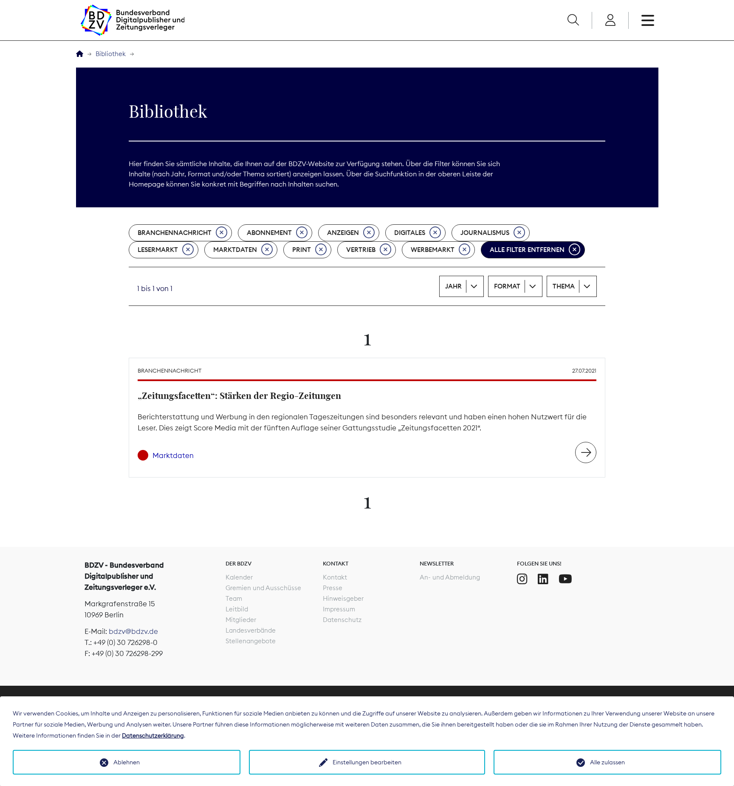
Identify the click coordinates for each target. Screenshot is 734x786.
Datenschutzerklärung (153, 735)
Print (301, 250)
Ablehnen (126, 762)
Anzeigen (343, 233)
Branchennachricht (175, 233)
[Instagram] (522, 579)
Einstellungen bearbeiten (367, 762)
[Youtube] (565, 579)
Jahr (453, 286)
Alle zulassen (607, 762)
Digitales (409, 233)
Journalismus (484, 233)
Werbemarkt (433, 250)
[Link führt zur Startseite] (132, 20)
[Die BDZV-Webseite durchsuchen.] (573, 20)
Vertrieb (360, 250)
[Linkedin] (543, 579)
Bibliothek (111, 54)
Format (507, 286)
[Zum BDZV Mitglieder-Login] (610, 20)
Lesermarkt (158, 250)
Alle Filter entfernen (527, 250)
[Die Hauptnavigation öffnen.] (647, 20)
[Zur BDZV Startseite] (79, 54)
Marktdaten (235, 250)
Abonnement (269, 233)
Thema (564, 286)
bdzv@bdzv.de (133, 631)
